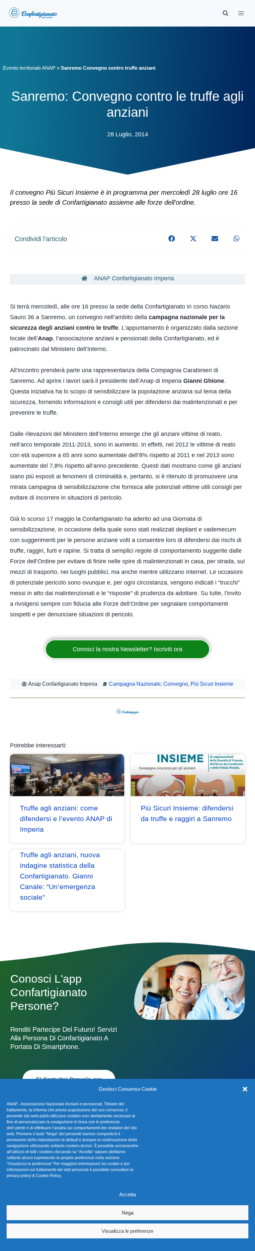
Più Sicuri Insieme (212, 684)
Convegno (175, 684)
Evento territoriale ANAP (29, 68)
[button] (245, 1089)
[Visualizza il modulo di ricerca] (225, 13)
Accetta (127, 1194)
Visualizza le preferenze (127, 1231)
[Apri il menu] (241, 13)
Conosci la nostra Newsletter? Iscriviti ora (127, 649)
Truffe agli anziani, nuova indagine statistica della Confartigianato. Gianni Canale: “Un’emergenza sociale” (60, 876)
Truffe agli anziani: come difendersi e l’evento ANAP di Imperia (66, 818)
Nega (127, 1213)
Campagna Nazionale (135, 684)
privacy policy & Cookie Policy (34, 1175)
